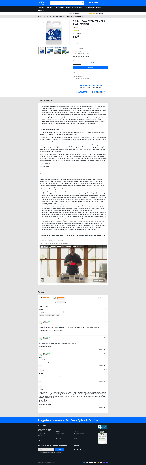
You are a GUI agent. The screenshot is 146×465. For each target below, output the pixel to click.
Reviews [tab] (41, 306)
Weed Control (55, 16)
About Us (96, 4)
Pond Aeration (41, 7)
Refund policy (58, 438)
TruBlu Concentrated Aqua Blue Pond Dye (45, 330)
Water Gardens (68, 7)
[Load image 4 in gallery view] (65, 50)
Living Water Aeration (44, 462)
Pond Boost (42, 315)
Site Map (75, 438)
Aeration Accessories (60, 433)
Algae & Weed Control (46, 16)
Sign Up (59, 449)
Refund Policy (76, 436)
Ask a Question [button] (95, 297)
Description (76, 27)
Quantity (74, 60)
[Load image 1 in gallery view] (42, 50)
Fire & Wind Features (89, 7)
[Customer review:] (102, 443)
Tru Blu (53, 315)
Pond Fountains (50, 7)
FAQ (39, 440)
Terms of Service (59, 436)
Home (39, 16)
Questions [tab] (47, 306)
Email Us (40, 435)
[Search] (82, 3)
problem (58, 315)
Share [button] (41, 349)
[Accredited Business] (103, 428)
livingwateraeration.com (50, 420)
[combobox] (67, 3)
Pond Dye (62, 16)
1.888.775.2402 (93, 2)
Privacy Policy (76, 429)
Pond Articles (58, 431)
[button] (41, 7)
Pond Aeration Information (61, 429)
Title (74, 40)
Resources (98, 7)
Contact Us (90, 4)
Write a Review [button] (104, 297)
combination (48, 315)
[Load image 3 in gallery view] (57, 50)
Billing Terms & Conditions (79, 433)
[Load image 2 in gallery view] (49, 50)
